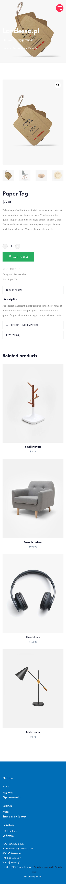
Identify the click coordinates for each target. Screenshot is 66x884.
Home (6, 48)
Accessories (18, 48)
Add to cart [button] (33, 436)
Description (14, 290)
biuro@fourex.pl (11, 862)
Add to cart (20, 257)
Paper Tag (13, 279)
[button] (58, 85)
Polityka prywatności (43, 867)
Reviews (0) (13, 335)
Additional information (22, 325)
